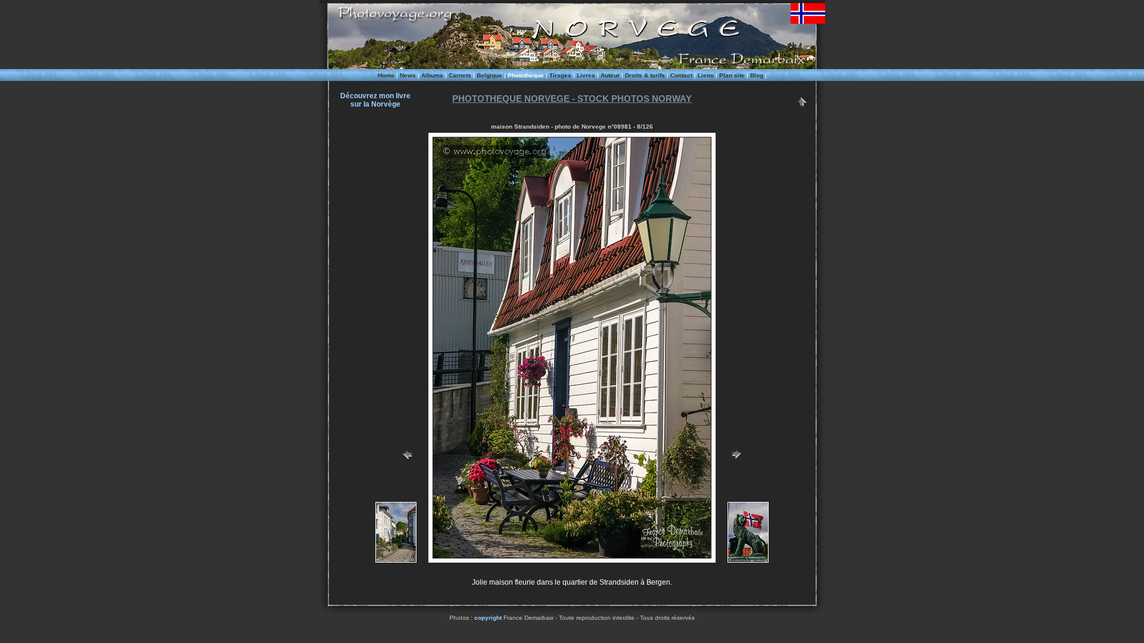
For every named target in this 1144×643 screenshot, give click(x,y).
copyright (488, 617)
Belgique (489, 75)
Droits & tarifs (645, 75)
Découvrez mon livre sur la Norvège (375, 100)
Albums (432, 75)
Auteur (610, 75)
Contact (681, 75)
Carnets (460, 75)
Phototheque (526, 75)
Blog (756, 75)
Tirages (560, 75)
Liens (706, 75)
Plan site (732, 75)
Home (386, 75)
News (408, 75)
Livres (586, 75)
